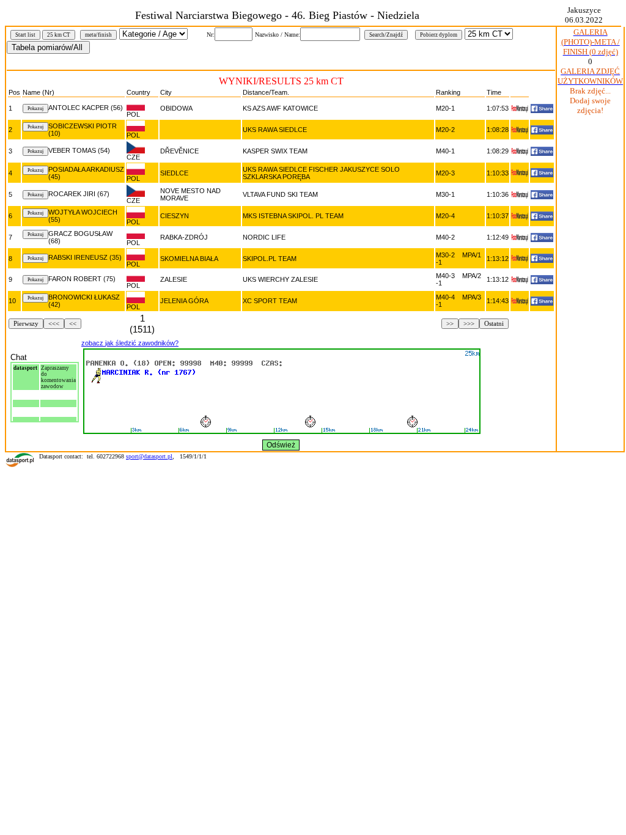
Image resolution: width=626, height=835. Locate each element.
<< (72, 323)
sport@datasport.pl (149, 456)
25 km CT (58, 35)
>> (450, 323)
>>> (468, 323)
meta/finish (98, 35)
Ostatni (494, 323)
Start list (25, 35)
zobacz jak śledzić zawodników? (130, 343)
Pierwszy (26, 323)
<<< (53, 323)
